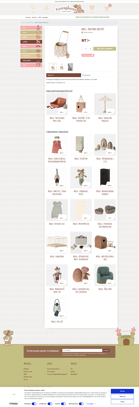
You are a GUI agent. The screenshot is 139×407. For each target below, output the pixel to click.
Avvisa (122, 401)
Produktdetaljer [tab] (86, 75)
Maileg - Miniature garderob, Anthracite (105, 193)
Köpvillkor (26, 369)
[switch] (50, 403)
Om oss (26, 379)
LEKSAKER (25, 42)
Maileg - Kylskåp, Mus (81, 158)
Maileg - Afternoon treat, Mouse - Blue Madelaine (81, 258)
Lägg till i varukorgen (104, 48)
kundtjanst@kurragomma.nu (59, 374)
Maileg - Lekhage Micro (57, 256)
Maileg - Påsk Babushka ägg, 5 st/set (105, 160)
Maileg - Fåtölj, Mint (105, 289)
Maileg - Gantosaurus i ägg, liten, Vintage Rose (81, 290)
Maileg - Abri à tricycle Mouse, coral (105, 258)
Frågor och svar (28, 371)
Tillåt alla (122, 391)
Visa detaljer (90, 404)
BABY (24, 28)
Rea (72, 369)
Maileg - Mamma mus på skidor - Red (57, 290)
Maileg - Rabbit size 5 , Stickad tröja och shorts (57, 193)
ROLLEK (24, 51)
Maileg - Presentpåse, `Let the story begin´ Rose (81, 119)
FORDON (24, 46)
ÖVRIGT (24, 65)
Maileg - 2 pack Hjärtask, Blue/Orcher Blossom (105, 225)
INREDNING (25, 37)
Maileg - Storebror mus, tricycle (81, 193)
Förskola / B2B (28, 377)
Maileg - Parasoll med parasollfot (105, 119)
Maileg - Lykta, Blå (57, 321)
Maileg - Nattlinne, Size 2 (57, 223)
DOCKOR (24, 32)
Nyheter (73, 371)
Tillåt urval (122, 396)
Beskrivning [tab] (50, 75)
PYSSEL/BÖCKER (26, 60)
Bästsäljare (74, 374)
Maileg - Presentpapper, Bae (81, 223)
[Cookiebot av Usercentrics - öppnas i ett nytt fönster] (14, 404)
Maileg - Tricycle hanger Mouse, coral (57, 119)
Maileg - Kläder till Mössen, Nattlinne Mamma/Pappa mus (57, 160)
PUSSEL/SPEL (26, 56)
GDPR (25, 374)
